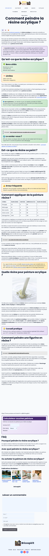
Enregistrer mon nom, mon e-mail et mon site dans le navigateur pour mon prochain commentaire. (24, 524)
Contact (27, 549)
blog (14, 549)
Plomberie (15, 11)
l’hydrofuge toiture (41, 97)
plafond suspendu (15, 32)
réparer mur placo (11, 265)
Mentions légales (36, 549)
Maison (33, 8)
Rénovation (33, 11)
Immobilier (24, 11)
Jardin (26, 8)
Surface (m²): (6, 425)
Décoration (8, 8)
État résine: (6, 428)
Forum (10, 549)
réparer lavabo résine (27, 264)
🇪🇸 (8, 30)
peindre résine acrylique (19, 267)
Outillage (41, 8)
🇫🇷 (2, 30)
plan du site (20, 549)
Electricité (18, 8)
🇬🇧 (5, 30)
